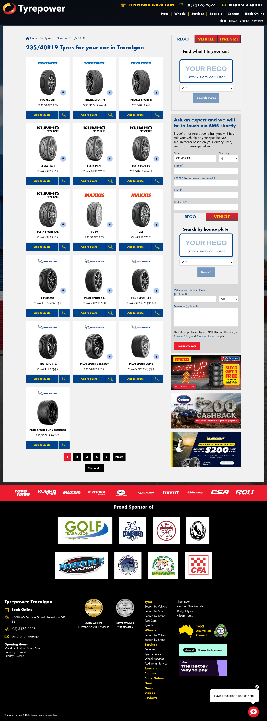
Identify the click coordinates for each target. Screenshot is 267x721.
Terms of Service (206, 336)
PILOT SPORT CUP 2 (141, 363)
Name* (178, 166)
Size (176, 153)
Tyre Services (153, 654)
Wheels (180, 14)
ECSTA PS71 (48, 166)
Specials (216, 14)
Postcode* (180, 202)
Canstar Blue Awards (190, 606)
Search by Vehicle (156, 606)
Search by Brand (155, 616)
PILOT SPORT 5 (48, 363)
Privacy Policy (182, 336)
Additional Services (157, 663)
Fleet (223, 20)
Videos (244, 20)
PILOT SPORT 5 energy (94, 363)
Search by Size (154, 611)
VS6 (141, 231)
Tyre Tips (150, 625)
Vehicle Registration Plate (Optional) (189, 292)
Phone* (194, 178)
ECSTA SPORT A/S (48, 231)
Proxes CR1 (48, 99)
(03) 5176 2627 (201, 5)
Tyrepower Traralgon (150, 5)
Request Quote (187, 346)
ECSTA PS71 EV (141, 166)
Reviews (257, 20)
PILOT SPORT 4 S (94, 298)
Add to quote (42, 114)
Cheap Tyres (185, 616)
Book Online (254, 14)
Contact (233, 14)
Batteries (150, 649)
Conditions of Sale (48, 714)
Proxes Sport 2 (94, 99)
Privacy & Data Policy (26, 714)
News (233, 20)
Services (197, 14)
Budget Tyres (185, 611)
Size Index (183, 602)
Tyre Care (151, 621)
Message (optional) (186, 306)
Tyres (165, 14)
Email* (178, 190)
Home (33, 38)
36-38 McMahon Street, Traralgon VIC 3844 (38, 619)
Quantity (224, 153)
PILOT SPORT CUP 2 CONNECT (47, 430)
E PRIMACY (47, 298)
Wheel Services (154, 659)
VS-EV (94, 231)
